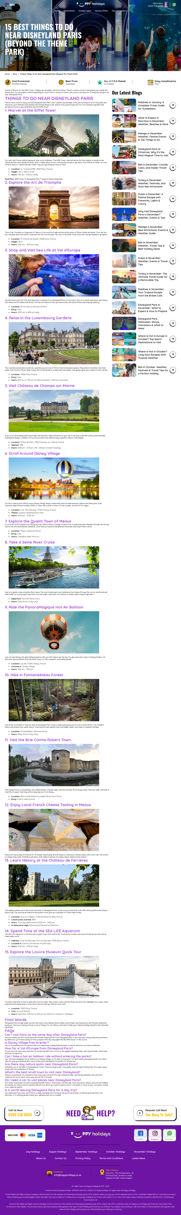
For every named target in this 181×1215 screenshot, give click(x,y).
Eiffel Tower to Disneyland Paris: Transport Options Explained (38, 179)
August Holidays (57, 1151)
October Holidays (115, 1151)
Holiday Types (85, 11)
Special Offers (101, 11)
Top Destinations (119, 11)
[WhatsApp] (174, 5)
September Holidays (86, 1151)
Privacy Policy (82, 1158)
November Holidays (145, 1151)
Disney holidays (83, 1025)
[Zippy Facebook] (140, 1135)
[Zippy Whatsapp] (169, 1135)
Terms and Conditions (111, 1158)
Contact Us (60, 1158)
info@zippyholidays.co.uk (67, 1175)
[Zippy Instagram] (155, 1135)
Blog (15, 74)
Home (57, 11)
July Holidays (33, 1151)
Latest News (138, 1158)
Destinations (69, 11)
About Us (41, 1158)
